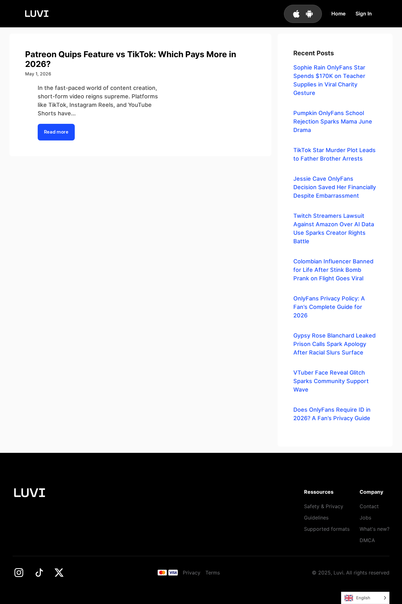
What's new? (374, 529)
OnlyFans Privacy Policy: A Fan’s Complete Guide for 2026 (329, 307)
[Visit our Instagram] (19, 572)
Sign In (364, 13)
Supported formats (327, 529)
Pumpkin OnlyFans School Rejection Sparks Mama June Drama (332, 121)
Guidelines (316, 517)
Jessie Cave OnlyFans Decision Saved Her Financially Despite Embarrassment (334, 187)
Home (338, 13)
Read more (56, 132)
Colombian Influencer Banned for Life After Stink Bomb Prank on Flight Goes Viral (333, 270)
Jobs (365, 517)
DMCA (367, 540)
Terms (212, 572)
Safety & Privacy (323, 506)
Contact (369, 506)
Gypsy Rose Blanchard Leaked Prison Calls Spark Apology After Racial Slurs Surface (334, 344)
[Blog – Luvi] (36, 13)
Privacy (191, 572)
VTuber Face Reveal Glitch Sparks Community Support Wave (331, 381)
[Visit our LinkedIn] (39, 572)
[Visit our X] (59, 572)
